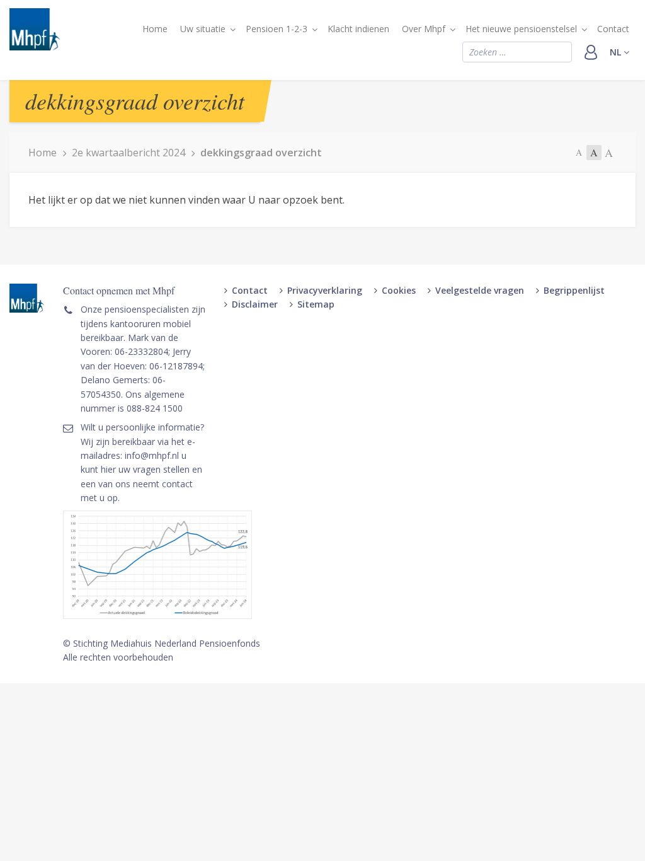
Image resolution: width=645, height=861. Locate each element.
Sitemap (315, 304)
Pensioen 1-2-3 (276, 29)
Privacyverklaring (324, 290)
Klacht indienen (358, 29)
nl (617, 52)
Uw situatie (202, 29)
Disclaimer (255, 304)
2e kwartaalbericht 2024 (128, 152)
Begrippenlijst (574, 290)
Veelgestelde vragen (479, 290)
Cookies (399, 290)
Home (155, 29)
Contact (613, 29)
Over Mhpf (423, 29)
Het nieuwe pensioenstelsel (521, 29)
